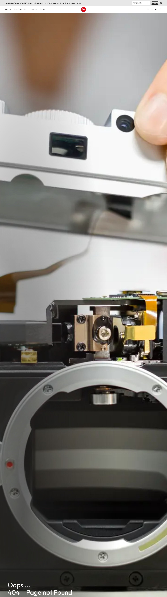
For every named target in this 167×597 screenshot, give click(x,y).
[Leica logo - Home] (83, 9)
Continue (155, 3)
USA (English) (137, 3)
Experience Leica (20, 9)
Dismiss (161, 3)
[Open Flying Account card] (152, 9)
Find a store (156, 9)
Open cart (160, 9)
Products (8, 9)
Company (33, 9)
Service (42, 9)
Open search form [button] (148, 9)
